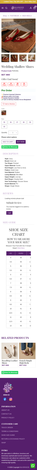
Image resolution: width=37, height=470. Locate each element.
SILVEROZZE (24, 467)
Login (9, 213)
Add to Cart (8, 142)
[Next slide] (32, 58)
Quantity (4, 132)
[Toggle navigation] (2, 8)
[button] (14, 58)
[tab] (18, 153)
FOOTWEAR (14, 16)
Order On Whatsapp (11, 147)
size (2, 119)
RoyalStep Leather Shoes (10, 361)
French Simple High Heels (25, 361)
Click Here (21, 248)
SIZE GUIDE (9, 222)
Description (10, 153)
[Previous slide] (4, 355)
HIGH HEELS (27, 16)
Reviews (8, 193)
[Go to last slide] (4, 58)
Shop (5, 16)
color (2, 108)
